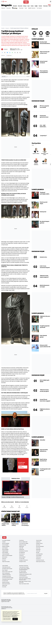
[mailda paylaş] (15, 53)
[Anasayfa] (4, 537)
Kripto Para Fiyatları (6, 561)
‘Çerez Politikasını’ (14, 615)
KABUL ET (15, 619)
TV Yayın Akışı (21, 558)
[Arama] (1, 1)
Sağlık (36, 6)
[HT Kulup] (15, 8)
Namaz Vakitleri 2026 (23, 541)
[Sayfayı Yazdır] (17, 53)
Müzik (26, 8)
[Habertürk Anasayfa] (26, 2)
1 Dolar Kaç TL (38, 557)
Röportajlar (21, 8)
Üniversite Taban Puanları (7, 568)
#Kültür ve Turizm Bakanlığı (22, 502)
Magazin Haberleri (5, 546)
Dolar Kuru (4, 558)
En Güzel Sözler (5, 580)
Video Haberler (5, 565)
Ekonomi (20, 6)
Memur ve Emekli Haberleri (7, 555)
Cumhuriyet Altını (39, 554)
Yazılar (40, 6)
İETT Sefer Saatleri (22, 571)
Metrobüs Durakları (5, 582)
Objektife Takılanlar (31, 8)
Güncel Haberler (5, 544)
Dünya (24, 6)
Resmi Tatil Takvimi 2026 (24, 583)
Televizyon (3, 8)
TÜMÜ (33, 145)
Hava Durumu (22, 554)
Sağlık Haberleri (5, 551)
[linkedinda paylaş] (10, 53)
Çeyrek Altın (38, 549)
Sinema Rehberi (22, 557)
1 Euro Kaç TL (38, 558)
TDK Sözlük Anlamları (6, 567)
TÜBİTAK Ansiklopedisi (6, 574)
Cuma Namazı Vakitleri (23, 543)
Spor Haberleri (5, 547)
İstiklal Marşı (21, 546)
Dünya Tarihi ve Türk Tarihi (7, 571)
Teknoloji (45, 6)
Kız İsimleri (4, 586)
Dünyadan (9, 8)
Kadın (32, 6)
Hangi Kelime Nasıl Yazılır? (7, 579)
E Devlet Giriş (21, 549)
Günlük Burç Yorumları (23, 551)
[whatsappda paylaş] (12, 53)
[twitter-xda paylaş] (5, 53)
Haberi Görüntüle (21, 467)
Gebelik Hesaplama (23, 572)
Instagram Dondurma (23, 560)
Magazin (6, 5)
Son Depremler (22, 552)
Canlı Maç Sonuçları (40, 560)
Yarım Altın (38, 551)
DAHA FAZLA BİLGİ (7, 619)
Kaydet (45, 593)
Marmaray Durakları (6, 583)
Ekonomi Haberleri (5, 543)
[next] (29, 520)
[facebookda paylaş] (2, 53)
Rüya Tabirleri (5, 570)
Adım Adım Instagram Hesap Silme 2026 (25, 582)
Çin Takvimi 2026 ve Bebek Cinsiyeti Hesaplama (24, 569)
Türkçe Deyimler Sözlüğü (24, 567)
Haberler (2, 28)
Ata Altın (37, 552)
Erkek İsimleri (4, 585)
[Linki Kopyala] (20, 53)
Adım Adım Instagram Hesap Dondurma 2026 (25, 579)
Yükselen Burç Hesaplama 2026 (25, 574)
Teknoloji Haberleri (5, 554)
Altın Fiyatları (4, 557)
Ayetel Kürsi (38, 541)
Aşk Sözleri (38, 544)
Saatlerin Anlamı (39, 543)
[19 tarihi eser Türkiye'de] (10, 465)
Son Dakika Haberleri (6, 540)
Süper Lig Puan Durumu (40, 561)
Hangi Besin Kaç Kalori (6, 576)
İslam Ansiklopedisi (6, 573)
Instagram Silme (22, 561)
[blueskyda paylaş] (7, 53)
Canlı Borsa (21, 540)
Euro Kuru (4, 560)
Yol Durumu (21, 555)
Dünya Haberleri (5, 549)
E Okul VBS (21, 547)
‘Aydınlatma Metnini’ (6, 616)
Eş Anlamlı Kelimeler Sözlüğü (7, 577)
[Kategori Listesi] (50, 1)
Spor (28, 6)
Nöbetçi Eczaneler (22, 544)
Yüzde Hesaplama (22, 575)
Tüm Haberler (39, 8)
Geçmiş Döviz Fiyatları (23, 577)
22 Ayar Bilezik (38, 555)
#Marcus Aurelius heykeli (7, 502)
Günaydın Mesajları (40, 546)
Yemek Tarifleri (39, 540)
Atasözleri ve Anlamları (23, 565)
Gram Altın (38, 547)
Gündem (15, 6)
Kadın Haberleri (5, 552)
